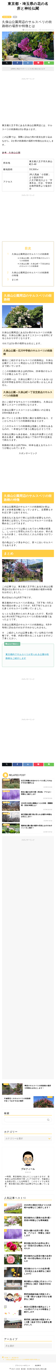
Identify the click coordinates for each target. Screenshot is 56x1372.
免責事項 (38, 1365)
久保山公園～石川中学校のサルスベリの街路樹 (34, 259)
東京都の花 (6, 17)
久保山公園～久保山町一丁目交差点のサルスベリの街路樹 (34, 265)
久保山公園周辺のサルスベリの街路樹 (30, 254)
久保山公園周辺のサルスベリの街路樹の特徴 (30, 274)
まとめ (15, 279)
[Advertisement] (28, 100)
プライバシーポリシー (22, 1365)
